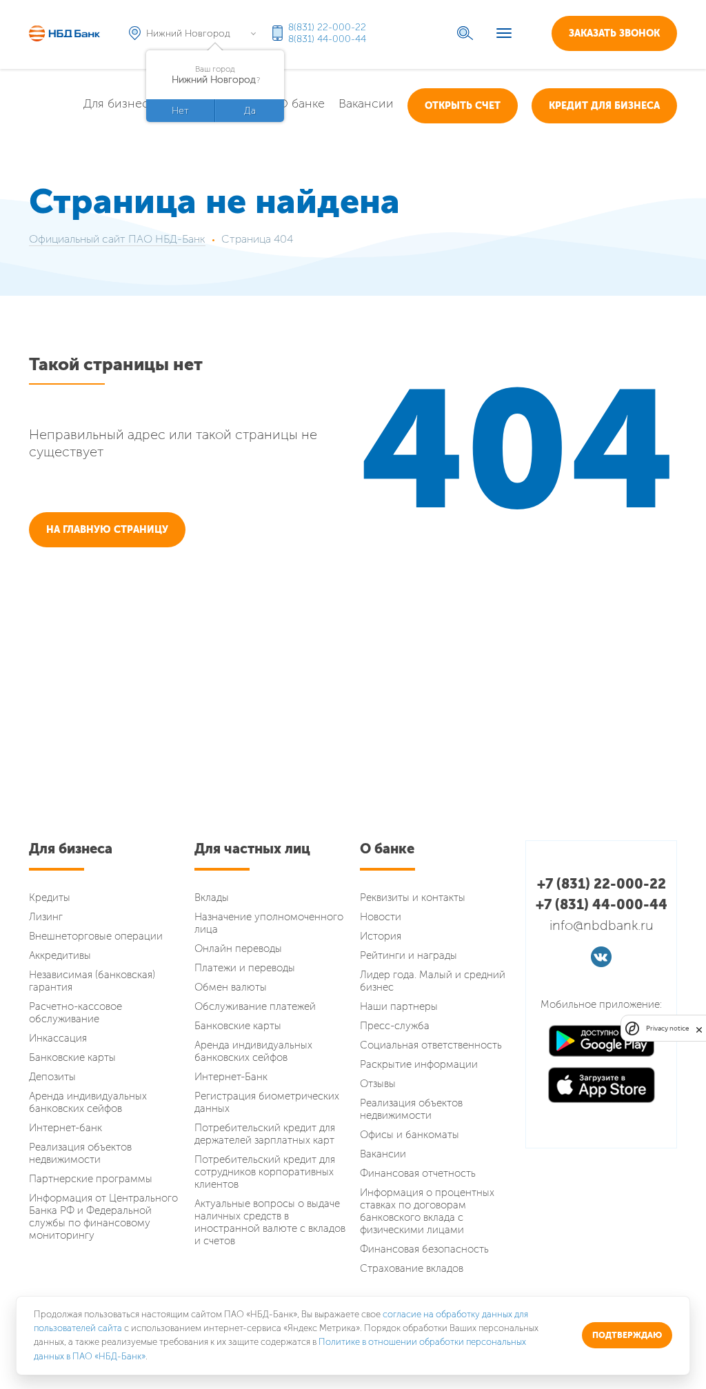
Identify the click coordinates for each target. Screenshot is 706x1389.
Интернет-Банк (231, 1077)
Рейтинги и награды (408, 955)
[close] (699, 1028)
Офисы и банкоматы (409, 1134)
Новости (380, 917)
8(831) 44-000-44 (327, 39)
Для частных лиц (252, 848)
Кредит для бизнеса (604, 106)
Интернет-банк (65, 1128)
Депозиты (52, 1077)
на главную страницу (107, 530)
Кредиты (49, 897)
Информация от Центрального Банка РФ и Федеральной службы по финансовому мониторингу (103, 1216)
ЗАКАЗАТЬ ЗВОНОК (614, 33)
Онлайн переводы (238, 948)
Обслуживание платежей (255, 1006)
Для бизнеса (119, 103)
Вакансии (366, 103)
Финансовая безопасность (424, 1249)
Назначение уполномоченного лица (268, 923)
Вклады (211, 897)
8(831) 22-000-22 (327, 27)
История (380, 936)
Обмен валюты (230, 987)
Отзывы (378, 1083)
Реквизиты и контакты (412, 897)
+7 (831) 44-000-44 (601, 904)
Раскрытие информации (419, 1064)
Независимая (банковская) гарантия (92, 981)
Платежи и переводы (244, 968)
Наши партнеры (399, 1006)
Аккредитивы (60, 955)
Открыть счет (463, 106)
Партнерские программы (90, 1179)
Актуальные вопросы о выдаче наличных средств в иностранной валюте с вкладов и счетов (269, 1222)
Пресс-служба (395, 1026)
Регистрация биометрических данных (266, 1102)
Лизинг (46, 917)
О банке (301, 103)
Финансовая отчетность (418, 1173)
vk (601, 956)
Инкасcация (58, 1038)
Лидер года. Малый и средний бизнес (432, 981)
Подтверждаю (627, 1335)
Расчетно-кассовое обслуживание (75, 1012)
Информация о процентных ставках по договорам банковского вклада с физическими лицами (427, 1211)
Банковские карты (72, 1057)
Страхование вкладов (411, 1268)
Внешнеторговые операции (96, 936)
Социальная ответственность (431, 1045)
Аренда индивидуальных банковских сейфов (88, 1102)
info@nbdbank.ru (601, 925)
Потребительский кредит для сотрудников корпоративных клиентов (264, 1171)
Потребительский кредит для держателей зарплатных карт (264, 1134)
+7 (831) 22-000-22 (601, 883)
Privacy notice (667, 1028)
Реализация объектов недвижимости (80, 1153)
